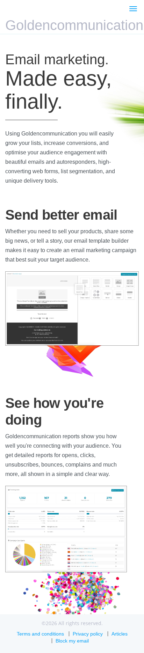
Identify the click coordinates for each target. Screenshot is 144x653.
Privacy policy (88, 634)
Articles (119, 634)
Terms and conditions (40, 634)
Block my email (72, 641)
